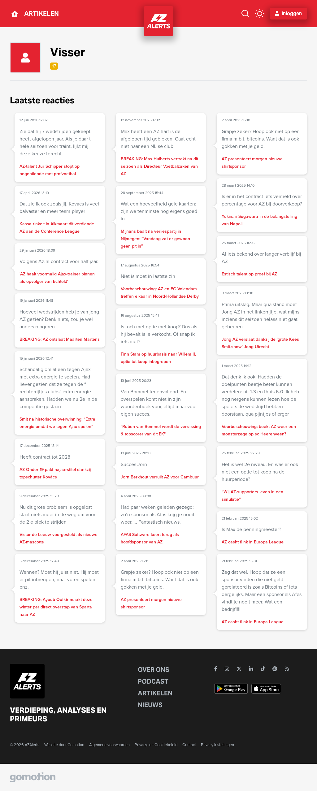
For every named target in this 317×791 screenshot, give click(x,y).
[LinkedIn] (251, 668)
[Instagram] (227, 668)
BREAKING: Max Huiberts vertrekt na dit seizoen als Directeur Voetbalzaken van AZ (159, 166)
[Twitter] (239, 668)
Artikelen (41, 14)
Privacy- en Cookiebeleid (156, 744)
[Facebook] (215, 668)
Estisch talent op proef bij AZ (249, 274)
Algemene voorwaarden (109, 744)
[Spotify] (274, 668)
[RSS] (287, 668)
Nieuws (150, 705)
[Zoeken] (245, 13)
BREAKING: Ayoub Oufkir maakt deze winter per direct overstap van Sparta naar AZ (56, 606)
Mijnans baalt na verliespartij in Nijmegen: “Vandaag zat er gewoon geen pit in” (155, 238)
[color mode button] (259, 13)
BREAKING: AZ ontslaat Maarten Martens (60, 339)
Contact (189, 744)
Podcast (153, 681)
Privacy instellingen (217, 744)
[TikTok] (263, 668)
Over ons (153, 670)
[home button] (14, 13)
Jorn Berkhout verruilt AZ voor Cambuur (160, 477)
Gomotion (75, 744)
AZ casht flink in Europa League (253, 542)
